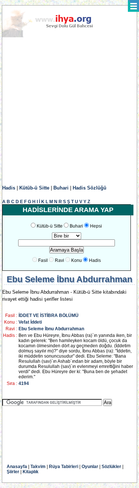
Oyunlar (90, 466)
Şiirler (13, 471)
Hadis (8, 188)
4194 (24, 383)
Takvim (38, 466)
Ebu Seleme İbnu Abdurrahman (51, 328)
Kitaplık (31, 471)
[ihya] (54, 35)
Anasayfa (17, 466)
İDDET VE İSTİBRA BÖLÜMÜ (49, 315)
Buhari (61, 188)
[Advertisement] (69, 111)
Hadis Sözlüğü (89, 188)
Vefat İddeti (30, 322)
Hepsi (96, 226)
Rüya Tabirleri (63, 466)
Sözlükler (111, 466)
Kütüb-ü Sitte (34, 188)
